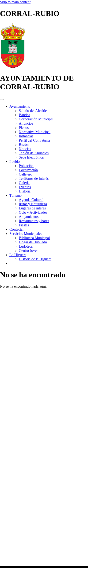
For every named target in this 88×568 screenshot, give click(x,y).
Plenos (24, 128)
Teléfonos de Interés (34, 178)
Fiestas (24, 225)
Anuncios (26, 123)
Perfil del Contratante (34, 140)
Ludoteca (26, 246)
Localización (28, 170)
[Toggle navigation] (2, 99)
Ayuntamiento (19, 106)
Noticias (25, 149)
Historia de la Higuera (35, 259)
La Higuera (17, 255)
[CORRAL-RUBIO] (13, 67)
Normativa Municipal (34, 132)
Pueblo (14, 161)
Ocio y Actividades (33, 212)
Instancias (26, 136)
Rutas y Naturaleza (33, 204)
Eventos (25, 187)
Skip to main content (15, 2)
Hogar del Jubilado (33, 242)
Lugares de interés (32, 208)
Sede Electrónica (31, 157)
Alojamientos (28, 217)
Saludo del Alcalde (33, 111)
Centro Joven (28, 251)
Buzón (24, 145)
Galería (24, 183)
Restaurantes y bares (34, 221)
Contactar (16, 229)
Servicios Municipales (25, 234)
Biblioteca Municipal (34, 238)
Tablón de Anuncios (34, 153)
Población (26, 166)
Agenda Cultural (31, 200)
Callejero (25, 174)
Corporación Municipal (36, 119)
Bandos (24, 115)
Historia (25, 191)
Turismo (15, 195)
